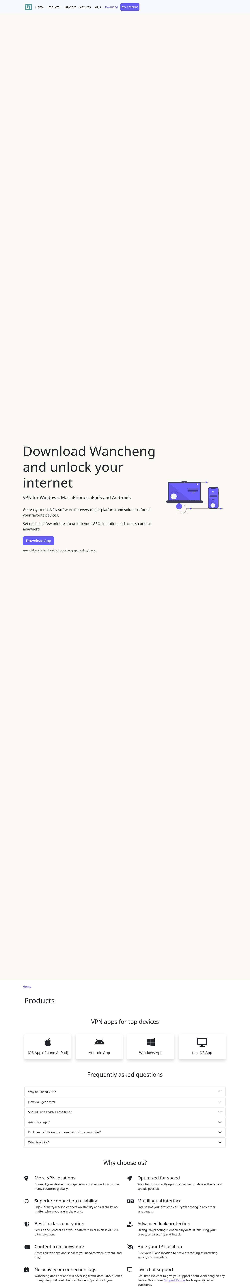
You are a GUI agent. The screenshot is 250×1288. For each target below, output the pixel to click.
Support (70, 7)
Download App (38, 540)
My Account (130, 7)
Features (85, 7)
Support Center (174, 1280)
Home (39, 7)
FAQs (97, 7)
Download (111, 7)
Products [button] (53, 7)
